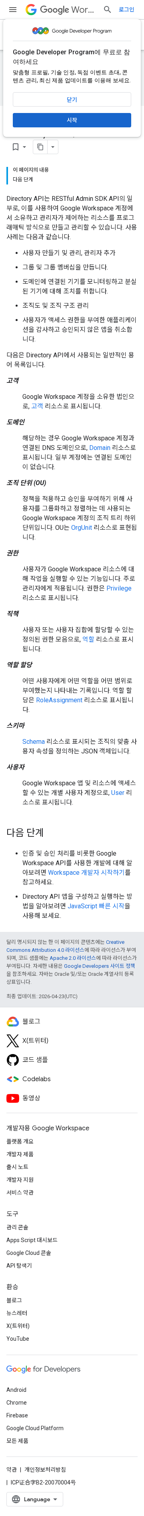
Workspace (83, 9)
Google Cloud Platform (35, 1428)
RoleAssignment (59, 700)
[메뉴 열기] (13, 9)
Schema (33, 741)
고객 (37, 406)
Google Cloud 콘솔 (28, 1253)
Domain (99, 448)
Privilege (119, 588)
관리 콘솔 (17, 1227)
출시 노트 (17, 1167)
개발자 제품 (20, 1154)
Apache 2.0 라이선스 (73, 958)
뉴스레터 (16, 1313)
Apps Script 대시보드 (32, 1240)
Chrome (16, 1402)
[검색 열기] (107, 9)
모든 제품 (17, 1441)
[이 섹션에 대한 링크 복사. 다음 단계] (52, 833)
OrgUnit (81, 527)
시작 (72, 120)
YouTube (17, 1339)
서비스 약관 (20, 1192)
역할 (88, 639)
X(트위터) (18, 1326)
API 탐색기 (19, 1265)
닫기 (72, 99)
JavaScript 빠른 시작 (96, 906)
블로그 (14, 1300)
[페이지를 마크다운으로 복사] (40, 147)
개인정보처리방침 (45, 1469)
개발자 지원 (20, 1180)
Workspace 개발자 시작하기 (86, 872)
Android (16, 1390)
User (117, 793)
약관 (11, 1469)
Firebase (17, 1415)
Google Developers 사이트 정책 (99, 966)
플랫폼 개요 (20, 1141)
